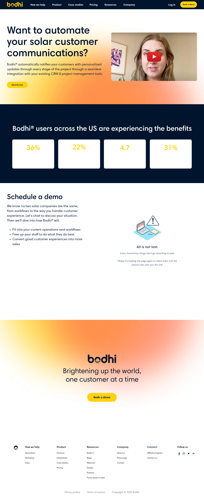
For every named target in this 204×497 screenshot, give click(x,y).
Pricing (94, 5)
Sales (27, 463)
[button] (38, 5)
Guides (90, 468)
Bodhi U (90, 453)
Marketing (29, 458)
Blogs (89, 458)
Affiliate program (155, 453)
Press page (122, 458)
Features (60, 453)
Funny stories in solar (96, 478)
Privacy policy (72, 492)
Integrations (62, 458)
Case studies (75, 5)
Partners (90, 473)
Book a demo (188, 5)
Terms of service (96, 492)
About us (121, 453)
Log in (171, 5)
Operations (30, 453)
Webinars (91, 463)
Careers (120, 463)
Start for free (17, 85)
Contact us (152, 458)
